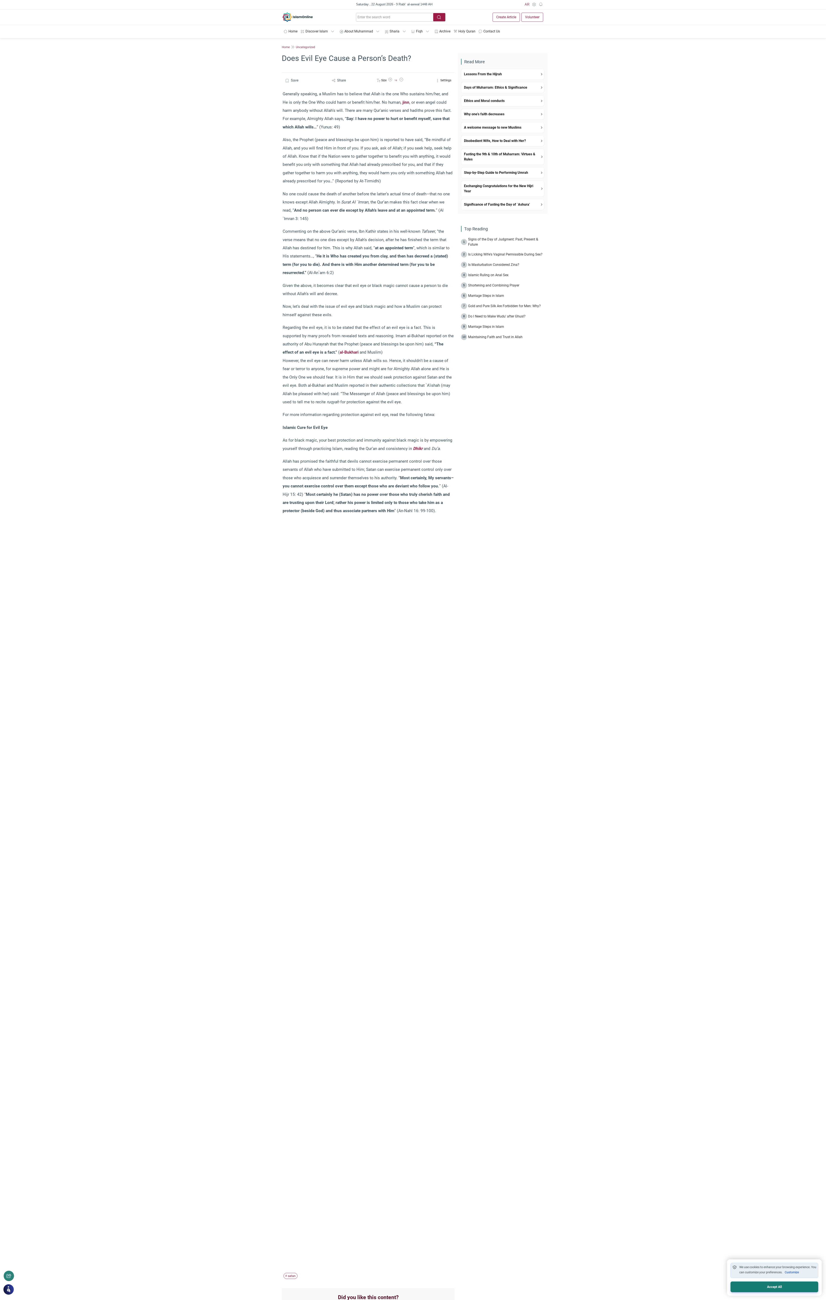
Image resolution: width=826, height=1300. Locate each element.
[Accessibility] (533, 4)
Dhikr (418, 448)
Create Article (506, 17)
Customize (792, 1272)
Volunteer (532, 17)
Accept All (774, 1287)
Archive (444, 31)
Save (294, 80)
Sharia (394, 31)
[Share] (8, 1276)
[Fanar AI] (8, 1289)
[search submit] (439, 17)
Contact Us (491, 31)
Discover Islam (316, 31)
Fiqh (419, 31)
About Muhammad (358, 31)
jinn (405, 102)
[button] (390, 80)
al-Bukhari (349, 352)
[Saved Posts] (540, 4)
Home (292, 31)
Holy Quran (466, 31)
